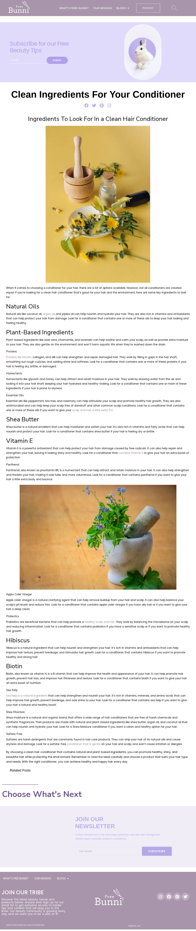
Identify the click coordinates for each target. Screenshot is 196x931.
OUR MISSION (102, 8)
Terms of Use (134, 926)
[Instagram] (160, 896)
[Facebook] (169, 896)
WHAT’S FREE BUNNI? (74, 8)
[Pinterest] (177, 896)
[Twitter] (185, 896)
